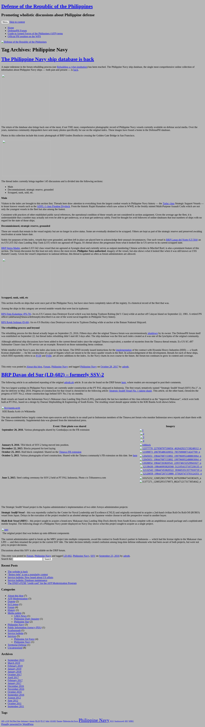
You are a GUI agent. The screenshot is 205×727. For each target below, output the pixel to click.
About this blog (34, 366)
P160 (48, 355)
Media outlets (14, 613)
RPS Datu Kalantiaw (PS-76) (16, 314)
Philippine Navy (59, 366)
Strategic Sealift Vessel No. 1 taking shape (130, 390)
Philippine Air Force (24, 639)
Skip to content (17, 22)
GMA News (20, 616)
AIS (2, 721)
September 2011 (16, 706)
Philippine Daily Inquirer (26, 618)
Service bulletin (15, 633)
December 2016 (16, 686)
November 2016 (16, 689)
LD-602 (67, 555)
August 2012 (14, 697)
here (124, 382)
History (11, 610)
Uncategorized (15, 647)
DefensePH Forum (17, 30)
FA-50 (37, 721)
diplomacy (25, 721)
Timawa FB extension (70, 452)
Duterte (11, 601)
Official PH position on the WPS (24, 36)
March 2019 (14, 663)
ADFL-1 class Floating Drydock (53, 206)
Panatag (59, 721)
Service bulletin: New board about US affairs (30, 577)
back (75, 69)
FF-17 (43, 721)
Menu (5, 22)
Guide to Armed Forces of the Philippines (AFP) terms (35, 33)
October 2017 (15, 674)
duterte (32, 721)
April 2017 (13, 677)
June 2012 (13, 700)
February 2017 (15, 680)
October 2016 (15, 692)
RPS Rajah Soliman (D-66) (15, 322)
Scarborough (14, 630)
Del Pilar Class (15, 721)
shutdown (152, 333)
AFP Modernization (18, 598)
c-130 (7, 721)
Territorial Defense (17, 644)
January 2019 (14, 668)
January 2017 (14, 683)
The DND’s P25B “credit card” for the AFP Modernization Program (42, 583)
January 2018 (14, 671)
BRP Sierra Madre (10, 248)
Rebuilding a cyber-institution (72, 67)
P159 (38, 355)
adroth (125, 366)
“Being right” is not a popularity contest (28, 574)
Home (11, 27)
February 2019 (15, 666)
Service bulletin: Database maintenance (27, 580)
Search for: (6, 559)
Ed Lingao (13, 604)
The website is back (18, 571)
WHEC (131, 721)
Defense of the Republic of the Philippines (47, 6)
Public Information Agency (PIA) (24, 627)
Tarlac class (168, 203)
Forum (46, 366)
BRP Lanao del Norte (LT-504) (182, 239)
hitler (47, 721)
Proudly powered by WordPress (17, 724)
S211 (112, 721)
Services (12, 636)
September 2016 (16, 694)
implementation (124, 350)
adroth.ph (69, 382)
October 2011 (14, 703)
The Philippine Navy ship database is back (47, 59)
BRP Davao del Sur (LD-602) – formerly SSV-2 (52, 374)
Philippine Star (21, 621)
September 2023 (16, 660)
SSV (92, 555)
